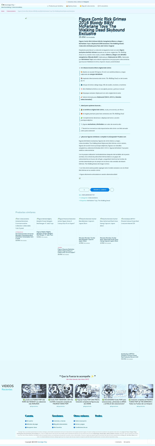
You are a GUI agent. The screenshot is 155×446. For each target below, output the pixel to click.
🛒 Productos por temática (55, 6)
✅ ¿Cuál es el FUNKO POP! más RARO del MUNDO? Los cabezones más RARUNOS (34, 402)
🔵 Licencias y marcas (58, 421)
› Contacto (118, 442)
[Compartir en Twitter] (84, 205)
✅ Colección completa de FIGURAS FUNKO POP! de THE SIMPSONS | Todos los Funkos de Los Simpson (141, 402)
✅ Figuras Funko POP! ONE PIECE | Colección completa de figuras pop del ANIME (87, 402)
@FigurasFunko (34, 406)
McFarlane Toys (92, 200)
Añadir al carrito (99, 189)
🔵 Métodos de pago (31, 424)
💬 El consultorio (103, 6)
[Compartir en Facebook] (80, 205)
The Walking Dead (104, 200)
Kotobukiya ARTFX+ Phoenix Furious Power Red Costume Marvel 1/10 (129, 355)
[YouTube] (96, 420)
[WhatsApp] (103, 420)
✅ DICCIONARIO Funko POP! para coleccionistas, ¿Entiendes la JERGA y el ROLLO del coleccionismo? (114, 402)
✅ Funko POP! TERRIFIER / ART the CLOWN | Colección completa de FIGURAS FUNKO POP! (60, 402)
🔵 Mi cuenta (29, 421)
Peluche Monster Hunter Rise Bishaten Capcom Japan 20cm (87, 239)
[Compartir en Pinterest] (91, 205)
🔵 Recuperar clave (31, 427)
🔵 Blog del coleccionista (59, 424)
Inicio (2, 11)
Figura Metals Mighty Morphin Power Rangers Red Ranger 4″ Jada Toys (45, 233)
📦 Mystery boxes (71, 6)
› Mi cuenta (126, 442)
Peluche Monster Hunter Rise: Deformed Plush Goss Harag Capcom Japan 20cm (109, 239)
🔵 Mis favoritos (57, 427)
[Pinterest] (100, 420)
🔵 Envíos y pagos (79, 424)
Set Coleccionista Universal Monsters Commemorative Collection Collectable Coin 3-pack (25, 236)
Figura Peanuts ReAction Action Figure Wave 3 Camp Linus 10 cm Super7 (66, 250)
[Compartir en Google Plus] (87, 205)
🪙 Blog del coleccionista (87, 6)
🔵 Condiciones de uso (80, 427)
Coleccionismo (11, 11)
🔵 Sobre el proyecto (80, 421)
